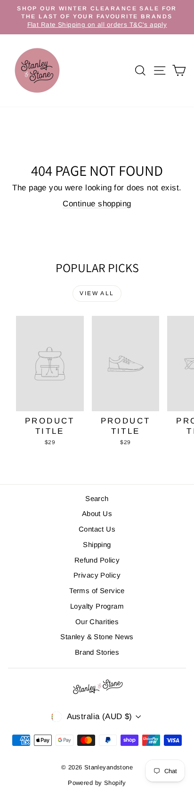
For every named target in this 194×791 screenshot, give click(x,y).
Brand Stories (97, 652)
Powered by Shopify (97, 782)
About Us (97, 513)
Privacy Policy (97, 575)
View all (97, 293)
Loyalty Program (97, 606)
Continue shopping (97, 203)
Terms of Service (97, 591)
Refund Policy (97, 560)
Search (97, 498)
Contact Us (97, 529)
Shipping (97, 544)
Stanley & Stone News (97, 637)
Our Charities (97, 622)
